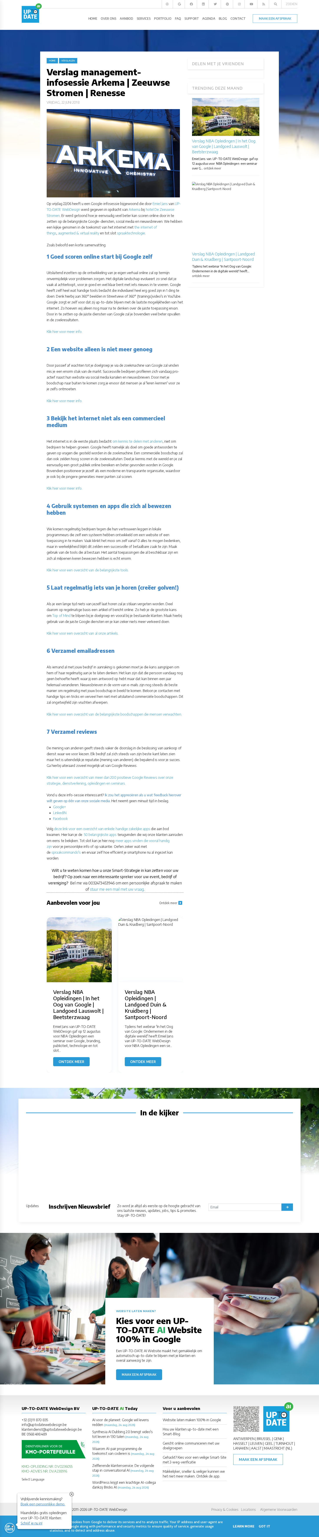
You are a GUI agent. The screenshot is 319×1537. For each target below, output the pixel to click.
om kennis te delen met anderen (138, 441)
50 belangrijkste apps (100, 834)
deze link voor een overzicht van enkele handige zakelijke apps (102, 829)
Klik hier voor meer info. (64, 331)
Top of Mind (61, 615)
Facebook (60, 818)
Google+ (59, 807)
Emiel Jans (160, 204)
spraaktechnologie (131, 233)
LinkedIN (59, 813)
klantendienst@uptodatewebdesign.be (52, 1429)
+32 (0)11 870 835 (35, 1420)
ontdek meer (212, 168)
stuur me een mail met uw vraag (117, 889)
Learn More (243, 1526)
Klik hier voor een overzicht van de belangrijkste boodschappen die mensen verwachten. (114, 714)
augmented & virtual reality (78, 233)
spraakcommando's (66, 852)
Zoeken (291, 4)
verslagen (68, 60)
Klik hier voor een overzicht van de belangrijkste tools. (88, 570)
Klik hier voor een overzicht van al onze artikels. (82, 633)
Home (52, 60)
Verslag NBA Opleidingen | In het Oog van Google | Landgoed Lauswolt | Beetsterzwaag (223, 146)
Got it (264, 1526)
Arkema (134, 209)
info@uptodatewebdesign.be (44, 1424)
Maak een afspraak (139, 1374)
